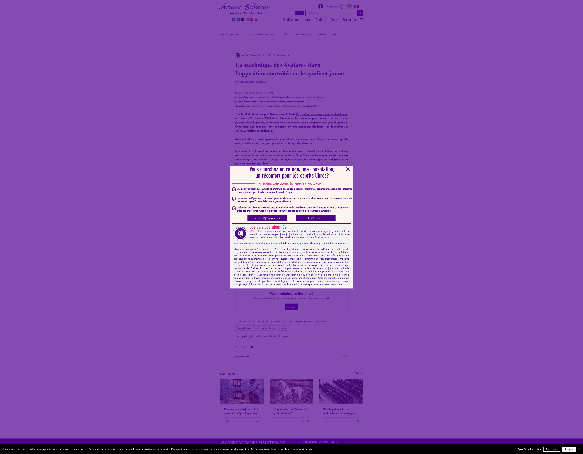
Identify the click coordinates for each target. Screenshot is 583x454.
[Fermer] (579, 449)
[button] (348, 169)
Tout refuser (552, 449)
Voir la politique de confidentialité (296, 449)
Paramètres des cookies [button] (529, 449)
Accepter (569, 449)
